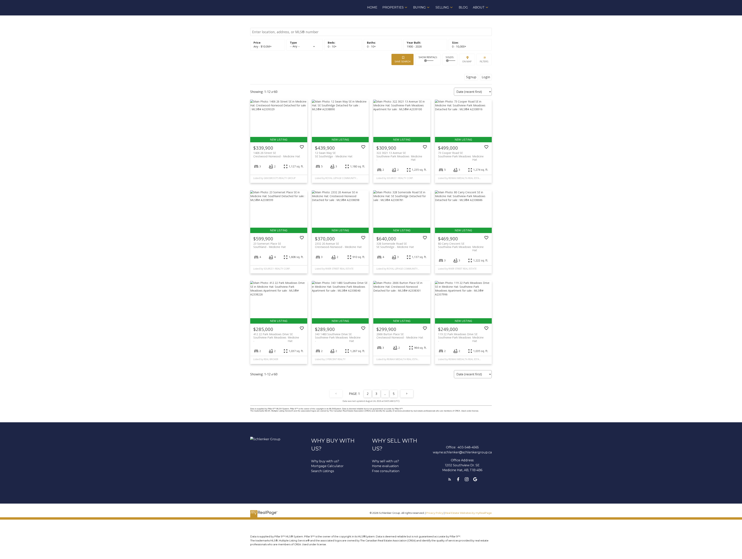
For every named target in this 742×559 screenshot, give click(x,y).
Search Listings (322, 471)
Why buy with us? (325, 461)
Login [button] (486, 77)
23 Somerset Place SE (269, 245)
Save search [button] (402, 61)
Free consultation (385, 471)
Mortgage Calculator (327, 466)
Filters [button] (484, 61)
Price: (263, 46)
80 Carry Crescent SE (461, 245)
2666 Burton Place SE (399, 335)
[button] (450, 479)
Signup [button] (471, 77)
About (479, 7)
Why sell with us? (385, 461)
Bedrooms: (332, 46)
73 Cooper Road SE (461, 154)
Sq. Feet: (459, 46)
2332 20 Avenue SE (338, 245)
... (385, 394)
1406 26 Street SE (276, 154)
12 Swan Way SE (333, 154)
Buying (419, 7)
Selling (442, 7)
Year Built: (414, 46)
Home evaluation (385, 466)
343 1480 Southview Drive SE (338, 335)
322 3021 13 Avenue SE (399, 154)
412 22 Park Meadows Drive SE (276, 335)
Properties (393, 7)
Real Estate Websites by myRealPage (468, 512)
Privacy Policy (434, 512)
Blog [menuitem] (463, 7)
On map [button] (467, 61)
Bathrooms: (371, 46)
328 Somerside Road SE (395, 245)
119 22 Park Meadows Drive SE (461, 335)
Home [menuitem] (372, 7)
